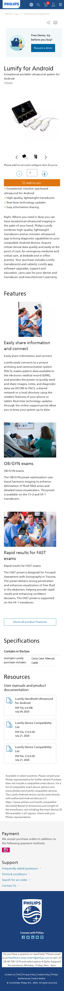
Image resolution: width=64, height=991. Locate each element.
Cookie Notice (38, 978)
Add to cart (33, 183)
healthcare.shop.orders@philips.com (29, 958)
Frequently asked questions (20, 868)
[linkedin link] (32, 937)
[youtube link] (37, 937)
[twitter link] (28, 937)
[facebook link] (23, 937)
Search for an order (14, 880)
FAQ (19, 975)
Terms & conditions (14, 874)
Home (9, 14)
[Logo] (11, 4)
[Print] (55, 22)
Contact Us (9, 885)
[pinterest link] (42, 937)
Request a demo (43, 48)
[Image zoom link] (32, 115)
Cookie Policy (43, 975)
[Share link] (48, 22)
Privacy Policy (29, 975)
